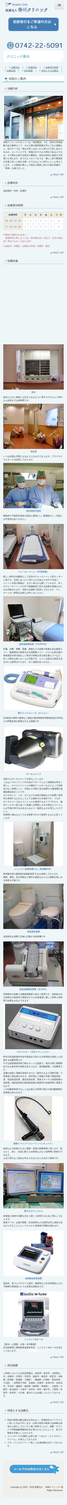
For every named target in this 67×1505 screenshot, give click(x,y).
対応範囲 (28, 70)
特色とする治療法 (49, 70)
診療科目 (32, 67)
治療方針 (15, 67)
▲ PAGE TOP (57, 174)
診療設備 (11, 70)
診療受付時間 (52, 67)
